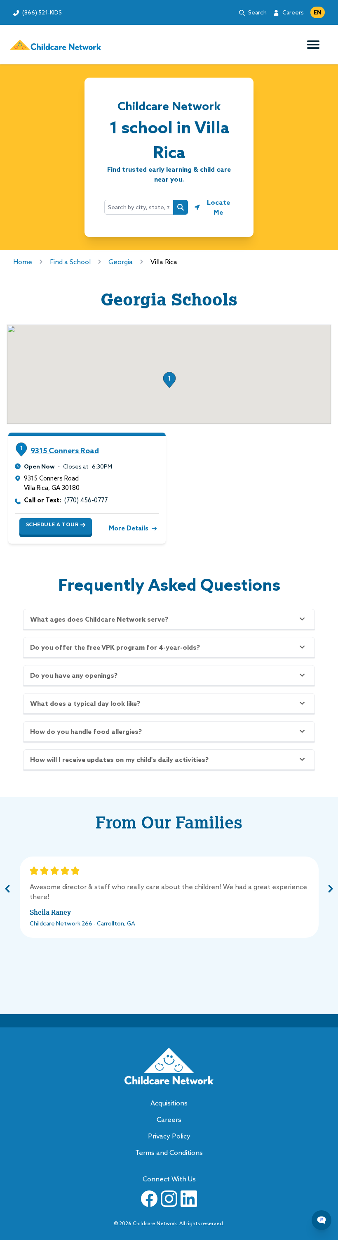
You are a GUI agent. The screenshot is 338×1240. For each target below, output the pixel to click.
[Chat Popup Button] (321, 1220)
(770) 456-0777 (86, 500)
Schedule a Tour (52, 524)
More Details (128, 528)
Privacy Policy (169, 1136)
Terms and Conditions (169, 1152)
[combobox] (138, 207)
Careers (293, 12)
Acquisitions (169, 1103)
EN (318, 12)
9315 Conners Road (65, 450)
